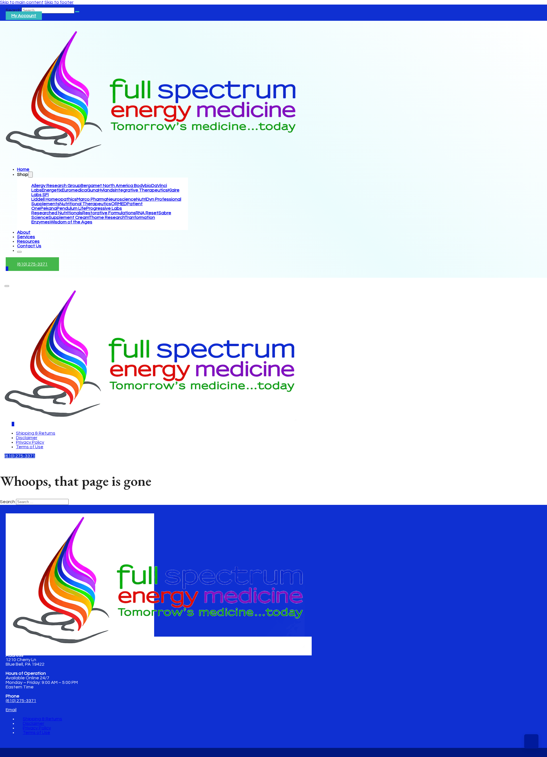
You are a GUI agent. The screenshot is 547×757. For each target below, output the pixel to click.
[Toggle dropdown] (30, 175)
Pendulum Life (71, 208)
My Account (23, 15)
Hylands (106, 190)
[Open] (7, 286)
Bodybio (142, 185)
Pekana (48, 208)
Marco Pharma (92, 199)
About (23, 232)
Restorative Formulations (109, 213)
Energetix (52, 190)
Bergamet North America (107, 185)
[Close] (19, 252)
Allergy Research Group (56, 185)
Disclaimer (26, 437)
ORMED (119, 203)
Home (23, 169)
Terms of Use (29, 447)
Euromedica (74, 190)
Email (11, 709)
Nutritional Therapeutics (85, 203)
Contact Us (29, 246)
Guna (92, 190)
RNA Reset (147, 213)
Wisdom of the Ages (71, 222)
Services (26, 236)
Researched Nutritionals (56, 213)
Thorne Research (106, 217)
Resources (28, 241)
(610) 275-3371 (32, 264)
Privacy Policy (30, 442)
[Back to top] (531, 741)
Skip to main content (22, 2)
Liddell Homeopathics (54, 199)
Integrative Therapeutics (141, 190)
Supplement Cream (68, 217)
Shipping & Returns (35, 433)
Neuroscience (121, 199)
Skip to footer (59, 2)
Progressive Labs (104, 208)
